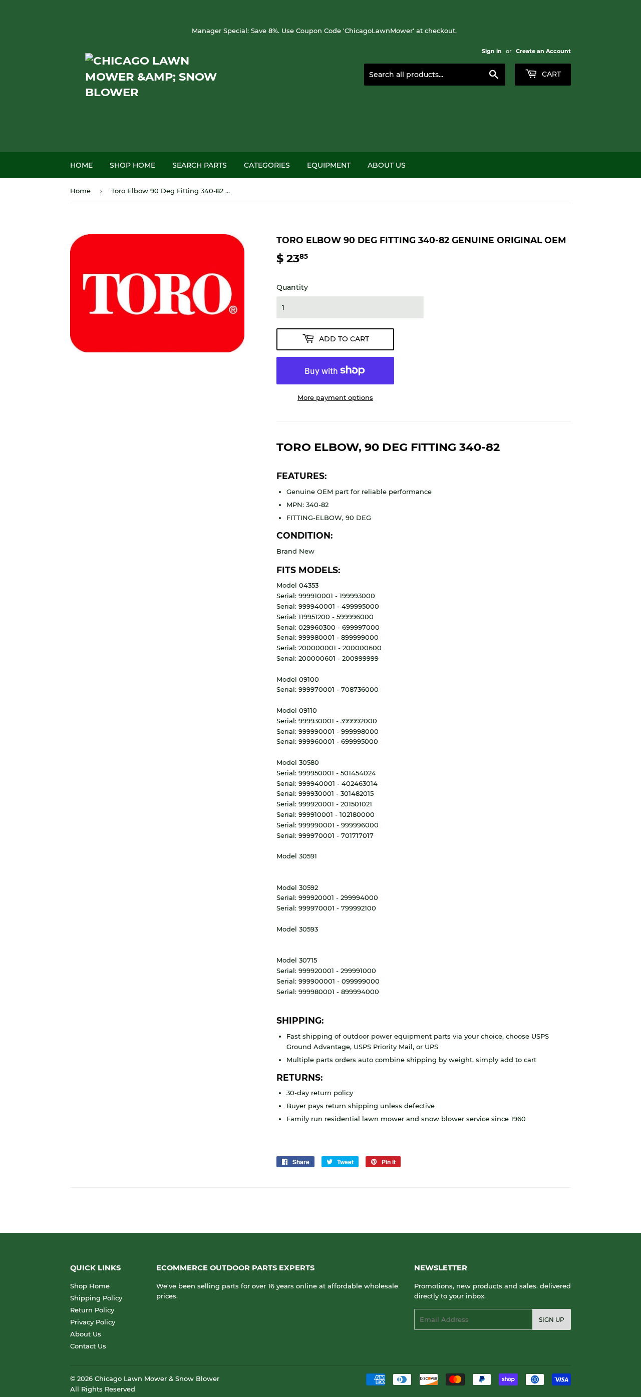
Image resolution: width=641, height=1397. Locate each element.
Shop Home (132, 165)
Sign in (492, 51)
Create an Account (543, 51)
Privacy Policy (92, 1322)
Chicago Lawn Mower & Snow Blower (157, 1378)
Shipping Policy (96, 1298)
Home (81, 165)
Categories (267, 165)
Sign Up (551, 1319)
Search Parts (199, 165)
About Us (387, 165)
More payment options (335, 397)
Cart (550, 74)
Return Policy (92, 1310)
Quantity (292, 287)
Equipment (329, 165)
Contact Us (88, 1346)
